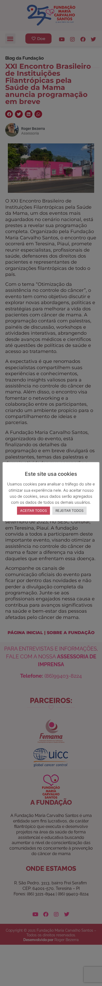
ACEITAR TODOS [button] (33, 510)
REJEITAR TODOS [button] (69, 510)
